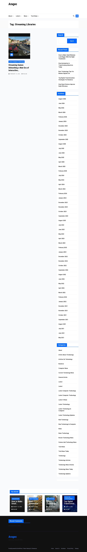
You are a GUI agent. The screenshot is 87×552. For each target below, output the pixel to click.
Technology (62, 456)
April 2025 (61, 162)
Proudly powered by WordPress (15, 548)
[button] (73, 16)
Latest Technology (64, 404)
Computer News (63, 368)
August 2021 (62, 324)
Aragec (12, 4)
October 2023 (62, 211)
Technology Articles (64, 460)
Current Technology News (66, 373)
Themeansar (34, 548)
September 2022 (63, 270)
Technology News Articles (66, 465)
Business (61, 364)
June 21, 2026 (34, 506)
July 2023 (61, 225)
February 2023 (63, 247)
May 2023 (61, 234)
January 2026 (62, 121)
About (10, 16)
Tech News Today (64, 451)
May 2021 (61, 337)
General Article (63, 377)
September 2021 (63, 319)
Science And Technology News (67, 442)
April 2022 (61, 288)
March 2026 (62, 112)
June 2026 (61, 103)
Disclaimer (63, 548)
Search (60, 35)
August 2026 (62, 99)
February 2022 (63, 297)
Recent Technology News (66, 438)
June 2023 (61, 229)
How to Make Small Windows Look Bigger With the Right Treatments (67, 57)
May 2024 (61, 180)
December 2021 (63, 306)
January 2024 (62, 198)
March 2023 (62, 243)
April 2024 (61, 184)
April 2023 (61, 238)
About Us (57, 548)
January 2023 (62, 252)
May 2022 (61, 283)
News (26, 16)
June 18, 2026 (51, 506)
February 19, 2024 (15, 73)
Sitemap (77, 548)
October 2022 (62, 265)
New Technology (63, 420)
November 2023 (63, 207)
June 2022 (61, 279)
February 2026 (63, 117)
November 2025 (63, 130)
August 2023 (62, 220)
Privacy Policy (70, 548)
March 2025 (62, 166)
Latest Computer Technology (16, 61)
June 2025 (61, 153)
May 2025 (61, 157)
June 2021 (61, 333)
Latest (18, 16)
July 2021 (61, 328)
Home (52, 548)
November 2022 (63, 261)
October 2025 (62, 135)
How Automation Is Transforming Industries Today (66, 65)
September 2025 (63, 139)
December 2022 (63, 256)
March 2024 (62, 189)
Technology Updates (65, 474)
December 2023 (63, 202)
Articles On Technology (65, 359)
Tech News (34, 16)
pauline (25, 73)
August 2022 (62, 274)
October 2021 (62, 315)
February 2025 (63, 171)
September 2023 (63, 216)
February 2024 (63, 193)
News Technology (64, 433)
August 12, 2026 (17, 506)
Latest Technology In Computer (65, 410)
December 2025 (63, 126)
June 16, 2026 (69, 506)
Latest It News (63, 400)
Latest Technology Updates (67, 415)
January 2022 (62, 301)
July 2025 (61, 148)
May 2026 (61, 108)
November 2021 (63, 310)
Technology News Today (66, 469)
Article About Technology (66, 355)
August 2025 (62, 144)
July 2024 (61, 175)
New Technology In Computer (67, 424)
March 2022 (62, 292)
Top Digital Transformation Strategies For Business (69, 504)
